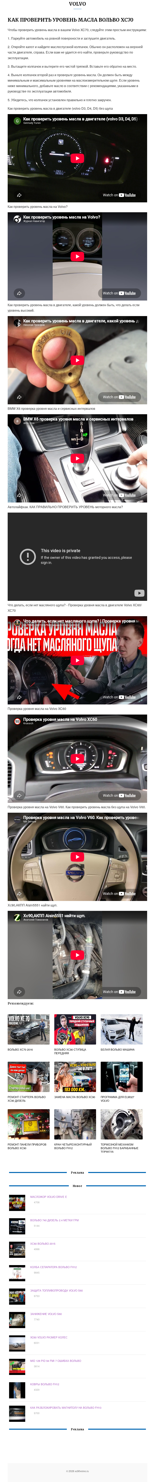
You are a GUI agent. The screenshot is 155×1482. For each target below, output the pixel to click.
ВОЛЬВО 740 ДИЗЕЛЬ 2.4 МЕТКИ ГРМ (54, 1220)
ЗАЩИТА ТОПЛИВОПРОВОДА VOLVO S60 (56, 1290)
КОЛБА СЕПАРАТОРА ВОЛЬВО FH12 (53, 1267)
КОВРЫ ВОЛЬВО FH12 (44, 1384)
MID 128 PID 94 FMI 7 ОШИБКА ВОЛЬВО (55, 1361)
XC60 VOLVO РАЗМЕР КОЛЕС (48, 1337)
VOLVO (77, 4)
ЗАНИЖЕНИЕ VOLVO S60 (46, 1314)
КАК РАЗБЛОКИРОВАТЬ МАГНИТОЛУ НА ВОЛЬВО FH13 (65, 1407)
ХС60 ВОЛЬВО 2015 (42, 1244)
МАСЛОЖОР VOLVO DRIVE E (48, 1197)
